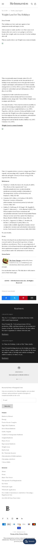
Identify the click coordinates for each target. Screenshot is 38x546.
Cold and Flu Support (7, 314)
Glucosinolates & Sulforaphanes (11, 456)
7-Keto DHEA (6, 462)
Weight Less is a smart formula (12, 125)
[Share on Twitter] (14, 298)
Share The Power (7, 477)
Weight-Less (6, 447)
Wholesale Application (9, 490)
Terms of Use (14, 534)
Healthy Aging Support (17, 10)
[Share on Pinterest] (23, 298)
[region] (19, 371)
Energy (4, 419)
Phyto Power (6, 441)
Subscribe (7, 406)
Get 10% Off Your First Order (11, 498)
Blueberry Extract (7, 416)
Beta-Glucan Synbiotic (8, 428)
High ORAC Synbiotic (8, 425)
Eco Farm (5, 483)
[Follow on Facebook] (3, 518)
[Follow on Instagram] (12, 518)
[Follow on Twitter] (7, 518)
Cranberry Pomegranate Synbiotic (12, 434)
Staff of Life (5, 450)
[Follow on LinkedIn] (22, 518)
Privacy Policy (23, 534)
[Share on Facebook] (6, 298)
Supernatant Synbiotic (8, 444)
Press (3, 474)
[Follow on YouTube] (17, 518)
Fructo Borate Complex (9, 422)
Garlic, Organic (6, 431)
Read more (5, 334)
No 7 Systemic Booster (9, 453)
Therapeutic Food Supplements (11, 480)
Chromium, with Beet (8, 459)
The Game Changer (15, 260)
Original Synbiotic (7, 438)
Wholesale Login (7, 487)
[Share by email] (32, 298)
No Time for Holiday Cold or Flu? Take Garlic (17, 344)
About (4, 471)
